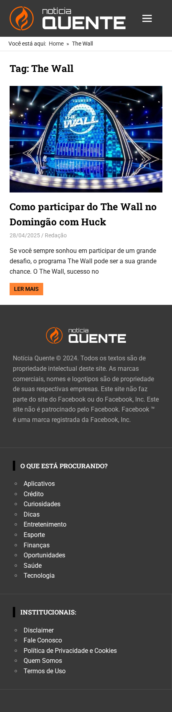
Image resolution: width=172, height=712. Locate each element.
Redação (56, 235)
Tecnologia (39, 575)
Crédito (34, 494)
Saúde (33, 565)
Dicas (32, 514)
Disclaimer (39, 630)
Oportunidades (44, 555)
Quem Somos (43, 660)
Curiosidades (42, 504)
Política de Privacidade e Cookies (70, 650)
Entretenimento (45, 524)
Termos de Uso (45, 671)
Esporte (34, 535)
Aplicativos (39, 483)
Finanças (37, 545)
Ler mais (26, 289)
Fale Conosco (43, 640)
